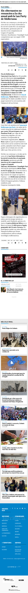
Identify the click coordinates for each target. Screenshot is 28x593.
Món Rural (5, 520)
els (11, 240)
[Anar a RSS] (25, 508)
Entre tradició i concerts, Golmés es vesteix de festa (13, 424)
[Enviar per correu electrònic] (8, 70)
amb (8, 240)
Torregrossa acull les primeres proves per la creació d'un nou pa (13, 472)
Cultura (4, 536)
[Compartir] (12, 70)
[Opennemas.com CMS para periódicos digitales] (14, 566)
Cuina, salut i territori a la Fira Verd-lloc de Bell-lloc (12, 448)
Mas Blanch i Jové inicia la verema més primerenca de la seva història (15, 290)
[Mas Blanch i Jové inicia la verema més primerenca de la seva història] (3, 289)
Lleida (17, 520)
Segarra (17, 528)
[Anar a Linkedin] (17, 508)
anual (21, 240)
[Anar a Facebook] (12, 508)
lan (14, 240)
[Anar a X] (15, 508)
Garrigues (18, 523)
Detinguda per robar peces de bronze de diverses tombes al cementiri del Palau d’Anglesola (12, 400)
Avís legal (18, 554)
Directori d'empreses (5, 529)
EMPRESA (4, 526)
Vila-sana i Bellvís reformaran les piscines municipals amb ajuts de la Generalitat (13, 496)
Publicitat (18, 547)
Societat (4, 523)
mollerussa (4, 240)
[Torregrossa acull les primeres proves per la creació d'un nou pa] (14, 461)
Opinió (4, 547)
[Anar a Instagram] (20, 508)
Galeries (4, 549)
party (17, 240)
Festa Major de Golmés (9, 328)
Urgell (17, 537)
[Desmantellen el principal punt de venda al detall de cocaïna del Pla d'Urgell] (14, 363)
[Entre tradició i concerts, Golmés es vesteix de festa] (14, 413)
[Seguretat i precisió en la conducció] (14, 339)
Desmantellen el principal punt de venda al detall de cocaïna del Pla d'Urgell (13, 375)
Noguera (17, 534)
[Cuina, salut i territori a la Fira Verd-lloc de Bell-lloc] (14, 437)
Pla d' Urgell (5, 7)
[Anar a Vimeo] (22, 508)
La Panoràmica (6, 533)
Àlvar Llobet (4, 426)
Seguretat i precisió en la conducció (10, 351)
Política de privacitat (18, 550)
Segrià (17, 531)
